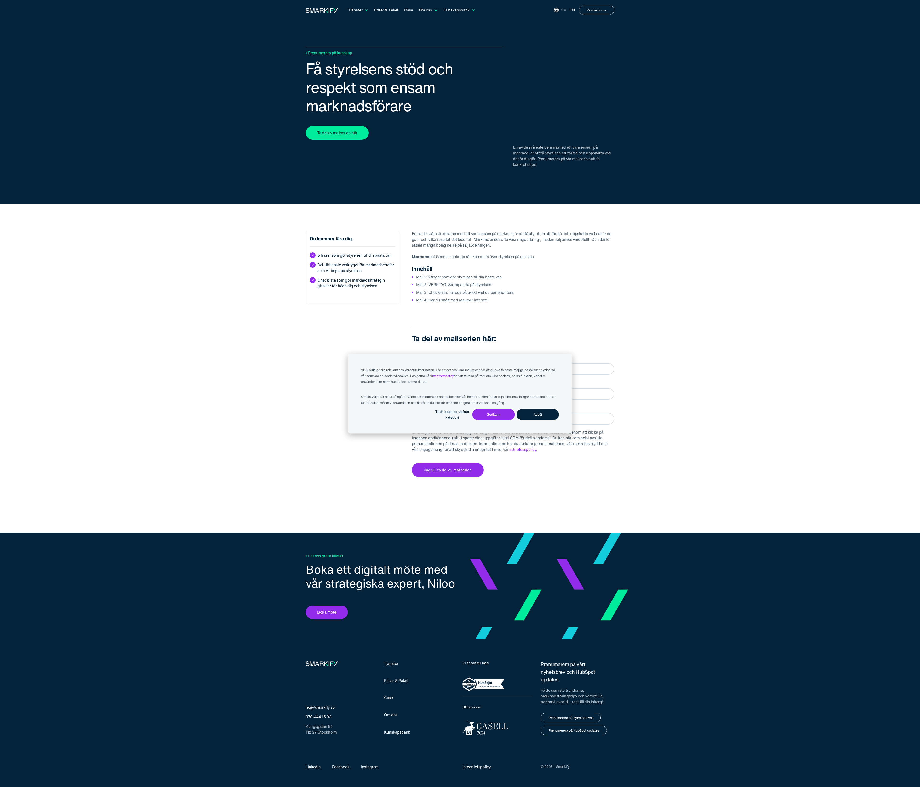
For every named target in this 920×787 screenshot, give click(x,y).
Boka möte (326, 612)
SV (563, 10)
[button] (358, 10)
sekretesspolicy (522, 449)
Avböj (538, 414)
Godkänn (493, 414)
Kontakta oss (596, 10)
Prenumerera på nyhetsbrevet (571, 717)
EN (572, 10)
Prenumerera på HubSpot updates (574, 730)
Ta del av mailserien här (337, 133)
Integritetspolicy (442, 376)
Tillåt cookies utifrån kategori (452, 414)
